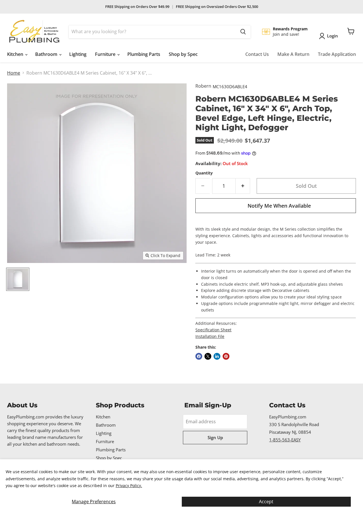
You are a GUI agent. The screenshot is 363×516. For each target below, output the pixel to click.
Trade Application (337, 54)
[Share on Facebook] (198, 356)
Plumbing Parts (143, 54)
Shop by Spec (183, 54)
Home (13, 72)
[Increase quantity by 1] (243, 186)
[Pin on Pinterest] (226, 356)
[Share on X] (207, 356)
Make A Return (293, 54)
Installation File (209, 336)
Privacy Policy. (129, 485)
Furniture (106, 54)
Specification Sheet (213, 329)
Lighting (77, 54)
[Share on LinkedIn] (217, 356)
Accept (266, 501)
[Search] (243, 31)
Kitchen (15, 54)
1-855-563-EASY (285, 440)
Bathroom (46, 54)
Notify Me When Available (279, 205)
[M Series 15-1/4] (18, 279)
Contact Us (257, 54)
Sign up (215, 437)
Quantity (204, 173)
